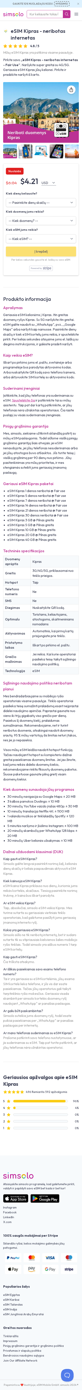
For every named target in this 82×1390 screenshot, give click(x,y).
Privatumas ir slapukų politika (22, 1351)
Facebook (10, 1212)
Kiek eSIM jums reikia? (22, 230)
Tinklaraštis (11, 1336)
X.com (7, 1222)
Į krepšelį (41, 251)
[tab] (10, 151)
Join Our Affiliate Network (20, 1360)
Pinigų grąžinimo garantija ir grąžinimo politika (33, 1346)
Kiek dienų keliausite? (21, 193)
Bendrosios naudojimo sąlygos (23, 1355)
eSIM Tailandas (13, 1304)
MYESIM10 (62, 3)
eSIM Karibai (11, 1300)
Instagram (10, 1207)
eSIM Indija (10, 1309)
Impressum (10, 1341)
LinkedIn (8, 1217)
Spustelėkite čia (23, 400)
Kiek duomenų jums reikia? (25, 211)
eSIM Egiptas (11, 1295)
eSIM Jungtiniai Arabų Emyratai (23, 1314)
